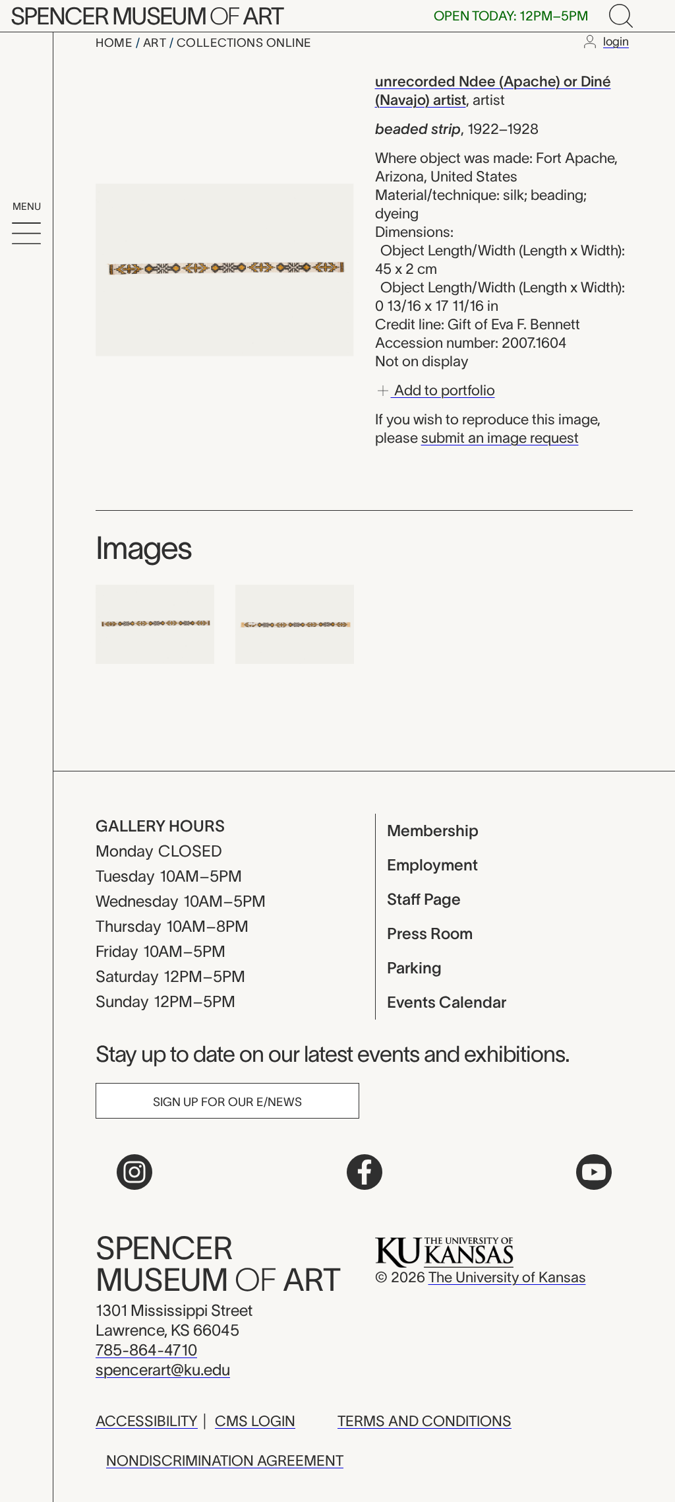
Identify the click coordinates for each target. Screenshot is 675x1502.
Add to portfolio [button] (443, 389)
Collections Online (244, 42)
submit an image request (500, 437)
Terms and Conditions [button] (425, 1421)
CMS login (255, 1421)
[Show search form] (621, 16)
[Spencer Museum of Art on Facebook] (364, 1172)
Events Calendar (446, 1002)
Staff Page (424, 899)
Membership (433, 830)
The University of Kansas (507, 1277)
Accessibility (147, 1421)
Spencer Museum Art (147, 16)
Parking (414, 968)
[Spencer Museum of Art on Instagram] (134, 1172)
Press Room (430, 933)
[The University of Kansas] (444, 1251)
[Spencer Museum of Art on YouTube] (594, 1172)
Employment (432, 865)
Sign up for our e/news (227, 1102)
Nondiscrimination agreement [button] (224, 1460)
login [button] (616, 41)
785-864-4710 (146, 1350)
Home (116, 42)
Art (156, 42)
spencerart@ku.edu (163, 1370)
